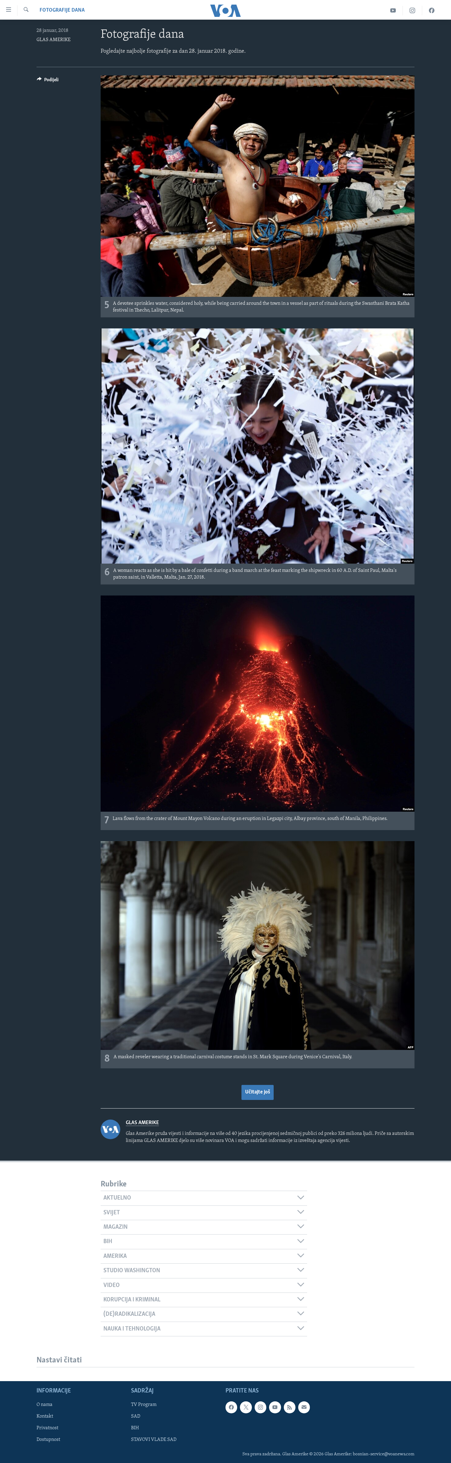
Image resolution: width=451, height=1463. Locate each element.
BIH (135, 1428)
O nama (44, 1404)
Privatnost (47, 1428)
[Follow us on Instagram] (260, 1407)
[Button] (48, 81)
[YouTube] (393, 10)
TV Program (143, 1404)
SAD (135, 1416)
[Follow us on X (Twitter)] (246, 1407)
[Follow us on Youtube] (275, 1407)
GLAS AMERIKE (54, 39)
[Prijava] (304, 1407)
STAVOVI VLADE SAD (153, 1439)
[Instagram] (412, 10)
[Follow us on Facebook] (231, 1407)
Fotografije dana (62, 10)
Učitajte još (257, 1092)
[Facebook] (431, 10)
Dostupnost (48, 1439)
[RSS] (289, 1407)
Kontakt (45, 1416)
